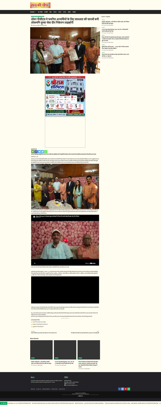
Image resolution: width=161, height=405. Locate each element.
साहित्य (69, 12)
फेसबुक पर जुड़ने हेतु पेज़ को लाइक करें (40, 324)
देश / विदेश (40, 12)
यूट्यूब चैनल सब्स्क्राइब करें (38, 326)
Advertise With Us (46, 389)
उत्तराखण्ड (32, 12)
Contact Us (38, 389)
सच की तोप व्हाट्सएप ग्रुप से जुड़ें (39, 322)
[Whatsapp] (45, 151)
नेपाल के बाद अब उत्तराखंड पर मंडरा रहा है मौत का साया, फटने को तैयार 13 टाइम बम (93, 403)
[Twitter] (42, 151)
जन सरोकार (39, 16)
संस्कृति (74, 12)
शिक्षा (51, 12)
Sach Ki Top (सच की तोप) (82, 392)
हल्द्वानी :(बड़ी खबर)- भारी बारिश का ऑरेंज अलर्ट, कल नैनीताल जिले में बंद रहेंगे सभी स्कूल (120, 403)
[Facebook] (36, 151)
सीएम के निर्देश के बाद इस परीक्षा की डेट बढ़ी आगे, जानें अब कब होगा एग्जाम (44, 332)
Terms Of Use (62, 389)
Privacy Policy (54, 389)
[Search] (130, 9)
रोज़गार (59, 12)
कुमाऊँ (36, 16)
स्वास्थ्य (54, 12)
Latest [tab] (103, 16)
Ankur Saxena (40, 365)
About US (33, 389)
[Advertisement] (116, 68)
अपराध (64, 12)
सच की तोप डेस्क (43, 25)
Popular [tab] (108, 16)
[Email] (32, 151)
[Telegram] (39, 151)
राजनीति (46, 12)
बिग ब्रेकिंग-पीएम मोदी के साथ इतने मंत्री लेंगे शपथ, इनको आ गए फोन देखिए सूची (85, 332)
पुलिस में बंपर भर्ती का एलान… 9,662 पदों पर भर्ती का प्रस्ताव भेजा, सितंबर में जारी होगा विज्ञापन (65, 403)
